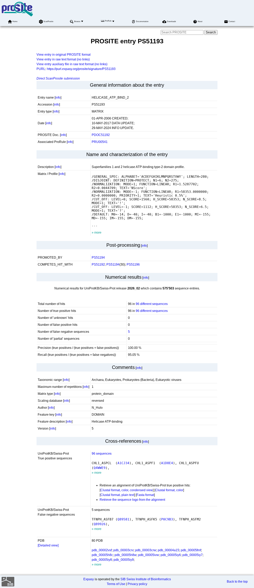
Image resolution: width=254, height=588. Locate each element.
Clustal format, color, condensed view (126, 490)
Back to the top (237, 581)
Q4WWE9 (100, 468)
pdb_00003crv (123, 550)
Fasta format (145, 495)
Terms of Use (116, 584)
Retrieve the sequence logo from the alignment (132, 499)
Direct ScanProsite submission (58, 78)
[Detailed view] (48, 545)
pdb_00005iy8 (102, 559)
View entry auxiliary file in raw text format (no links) (72, 64)
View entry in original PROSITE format (63, 54)
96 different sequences (152, 304)
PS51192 (98, 264)
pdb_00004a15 (168, 550)
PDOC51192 (101, 135)
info (58, 97)
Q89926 (100, 524)
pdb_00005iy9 (124, 559)
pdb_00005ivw (148, 555)
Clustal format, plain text (117, 495)
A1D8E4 (167, 463)
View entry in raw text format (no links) (63, 59)
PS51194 (98, 257)
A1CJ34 (123, 463)
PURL (41, 69)
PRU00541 (100, 142)
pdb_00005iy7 (192, 555)
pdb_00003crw (145, 550)
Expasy (88, 579)
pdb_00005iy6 (171, 555)
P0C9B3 (167, 519)
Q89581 (123, 519)
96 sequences (102, 453)
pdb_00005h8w (125, 555)
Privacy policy (137, 584)
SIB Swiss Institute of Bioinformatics (145, 579)
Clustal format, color (169, 490)
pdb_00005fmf (191, 550)
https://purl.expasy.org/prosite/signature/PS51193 (81, 69)
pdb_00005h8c (102, 555)
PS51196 (133, 264)
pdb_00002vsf (102, 550)
